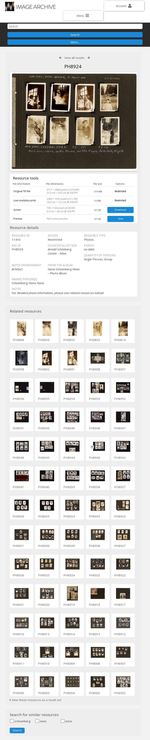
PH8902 (120, 693)
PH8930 (43, 546)
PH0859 (43, 340)
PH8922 (120, 575)
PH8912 (120, 634)
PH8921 (18, 605)
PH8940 (43, 487)
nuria (68, 721)
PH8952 (120, 399)
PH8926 (18, 575)
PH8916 (18, 634)
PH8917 (120, 605)
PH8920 (43, 605)
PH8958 (94, 369)
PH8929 (69, 546)
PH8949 (69, 428)
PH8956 (18, 399)
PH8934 (69, 516)
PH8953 (94, 399)
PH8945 (43, 457)
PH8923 (94, 575)
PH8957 (120, 369)
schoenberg (22, 721)
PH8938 (94, 487)
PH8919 (69, 605)
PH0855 (69, 340)
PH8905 (43, 693)
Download (120, 209)
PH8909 (69, 663)
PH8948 (94, 428)
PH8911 (18, 663)
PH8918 (94, 605)
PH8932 (120, 516)
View (120, 218)
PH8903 (94, 693)
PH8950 (43, 428)
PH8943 (94, 457)
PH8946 (18, 457)
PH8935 (43, 516)
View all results (74, 58)
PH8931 (18, 546)
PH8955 (43, 399)
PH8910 (43, 663)
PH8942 (120, 457)
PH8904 (69, 693)
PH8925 (43, 575)
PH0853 (94, 340)
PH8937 (120, 487)
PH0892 (43, 369)
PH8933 (94, 516)
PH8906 (18, 693)
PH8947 (120, 428)
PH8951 (18, 428)
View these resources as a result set (36, 700)
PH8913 (94, 634)
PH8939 (69, 487)
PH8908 (94, 663)
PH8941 (18, 487)
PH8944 (69, 457)
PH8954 (69, 399)
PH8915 (43, 634)
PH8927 (120, 546)
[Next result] (89, 57)
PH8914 (69, 634)
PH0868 (18, 340)
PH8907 (120, 663)
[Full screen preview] (73, 122)
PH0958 (18, 369)
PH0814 (120, 340)
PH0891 (69, 369)
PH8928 (94, 546)
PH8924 (69, 575)
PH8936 (18, 516)
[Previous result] (60, 57)
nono (42, 721)
